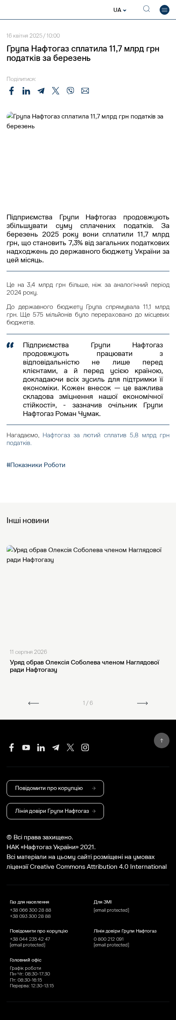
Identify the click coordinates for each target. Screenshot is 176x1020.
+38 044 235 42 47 (30, 939)
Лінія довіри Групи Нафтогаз (52, 811)
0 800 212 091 (109, 939)
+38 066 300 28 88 (30, 910)
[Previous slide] (33, 703)
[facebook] (11, 747)
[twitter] (70, 747)
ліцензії (18, 867)
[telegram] (56, 747)
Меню (164, 10)
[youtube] (26, 747)
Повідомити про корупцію (49, 788)
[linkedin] (41, 747)
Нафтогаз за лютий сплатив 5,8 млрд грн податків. (88, 439)
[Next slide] (142, 703)
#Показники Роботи (36, 465)
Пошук (145, 9)
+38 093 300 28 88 (30, 916)
